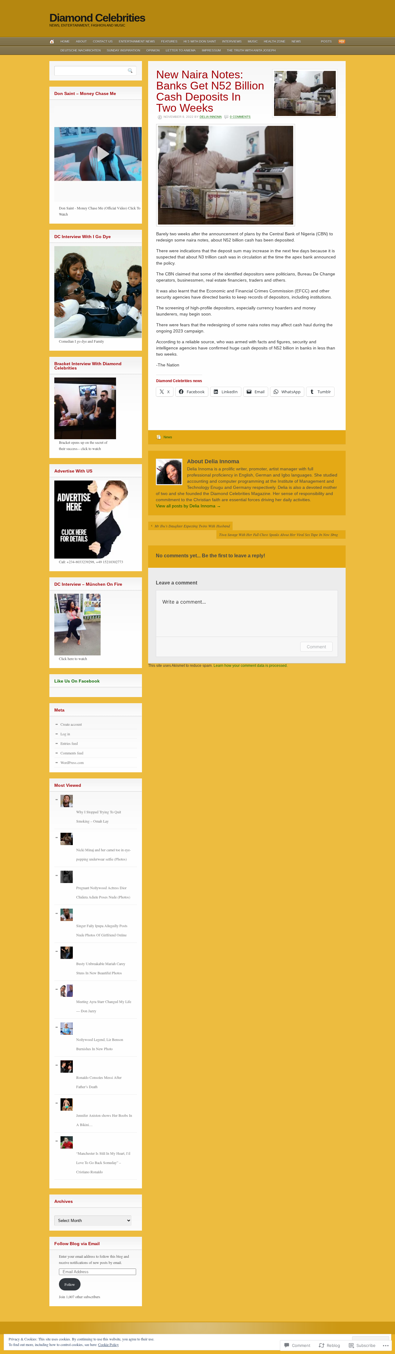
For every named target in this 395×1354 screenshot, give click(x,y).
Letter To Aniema (181, 50)
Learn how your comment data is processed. (251, 665)
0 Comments (240, 116)
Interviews (232, 41)
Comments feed (71, 752)
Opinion (153, 50)
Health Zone (274, 41)
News (296, 41)
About (81, 41)
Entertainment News (137, 41)
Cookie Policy (108, 1344)
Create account (71, 724)
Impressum (211, 50)
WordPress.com (72, 762)
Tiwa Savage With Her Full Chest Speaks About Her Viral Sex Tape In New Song (279, 534)
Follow (69, 1284)
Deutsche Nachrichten (80, 50)
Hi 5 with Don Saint (200, 41)
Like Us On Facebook (77, 681)
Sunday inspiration (123, 50)
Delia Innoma (211, 116)
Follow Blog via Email (77, 1243)
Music (253, 41)
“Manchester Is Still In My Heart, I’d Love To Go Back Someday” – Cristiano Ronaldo (103, 1162)
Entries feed (69, 743)
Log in (65, 733)
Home (65, 41)
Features (169, 41)
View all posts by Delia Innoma (188, 505)
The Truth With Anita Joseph (251, 50)
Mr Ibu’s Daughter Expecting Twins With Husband (192, 525)
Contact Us (103, 41)
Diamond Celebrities (97, 17)
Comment (316, 646)
